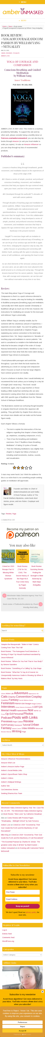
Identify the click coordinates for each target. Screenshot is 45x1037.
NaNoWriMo (22, 711)
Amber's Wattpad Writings (11, 782)
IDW (23, 704)
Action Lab (10, 693)
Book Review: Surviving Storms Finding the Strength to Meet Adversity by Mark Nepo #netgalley (36, 575)
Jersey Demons (20, 707)
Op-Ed (9, 713)
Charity (11, 697)
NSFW (36, 711)
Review (8, 514)
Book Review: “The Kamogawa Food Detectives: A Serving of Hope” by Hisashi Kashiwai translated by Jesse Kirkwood (20, 654)
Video (24, 728)
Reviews (9, 53)
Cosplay (36, 696)
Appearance (32, 693)
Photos (28, 713)
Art (38, 693)
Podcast (6, 717)
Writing (16, 731)
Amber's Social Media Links (11, 770)
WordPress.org (8, 941)
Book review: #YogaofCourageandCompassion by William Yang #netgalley (22, 41)
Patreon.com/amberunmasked (14, 138)
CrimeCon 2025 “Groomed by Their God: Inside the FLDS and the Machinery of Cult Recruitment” (20, 828)
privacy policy (31, 912)
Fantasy (13, 699)
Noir (30, 710)
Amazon (15, 141)
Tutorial (26, 724)
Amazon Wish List (8, 763)
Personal (18, 713)
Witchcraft (39, 728)
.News (10, 26)
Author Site (5, 786)
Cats (4, 696)
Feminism (7, 703)
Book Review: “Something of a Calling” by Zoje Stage (21, 668)
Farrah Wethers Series (26, 700)
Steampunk (18, 725)
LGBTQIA (37, 707)
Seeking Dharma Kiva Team (11, 793)
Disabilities (4, 700)
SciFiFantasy (7, 725)
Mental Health (9, 710)
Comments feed (8, 937)
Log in (4, 930)
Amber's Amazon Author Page (12, 767)
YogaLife (16, 53)
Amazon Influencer (31, 144)
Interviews (8, 706)
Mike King (4, 835)
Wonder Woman (6, 731)
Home (4, 26)
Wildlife (31, 728)
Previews (6, 721)
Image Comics (36, 704)
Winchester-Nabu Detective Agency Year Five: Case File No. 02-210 (24, 597)
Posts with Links (25, 717)
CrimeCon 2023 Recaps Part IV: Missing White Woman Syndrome (8, 572)
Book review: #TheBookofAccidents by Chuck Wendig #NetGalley (20, 605)
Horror (18, 703)
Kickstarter (28, 707)
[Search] (42, 630)
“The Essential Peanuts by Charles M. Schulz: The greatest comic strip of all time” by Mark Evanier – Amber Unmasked (20, 845)
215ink (3, 693)
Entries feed (7, 934)
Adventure (21, 693)
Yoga (14, 514)
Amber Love (5, 56)
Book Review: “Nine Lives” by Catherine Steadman (22, 814)
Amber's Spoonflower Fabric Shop (14, 774)
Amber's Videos (7, 778)
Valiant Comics (16, 728)
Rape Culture (18, 722)
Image (28, 703)
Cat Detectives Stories (9, 790)
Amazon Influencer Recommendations (15, 759)
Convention (23, 696)
